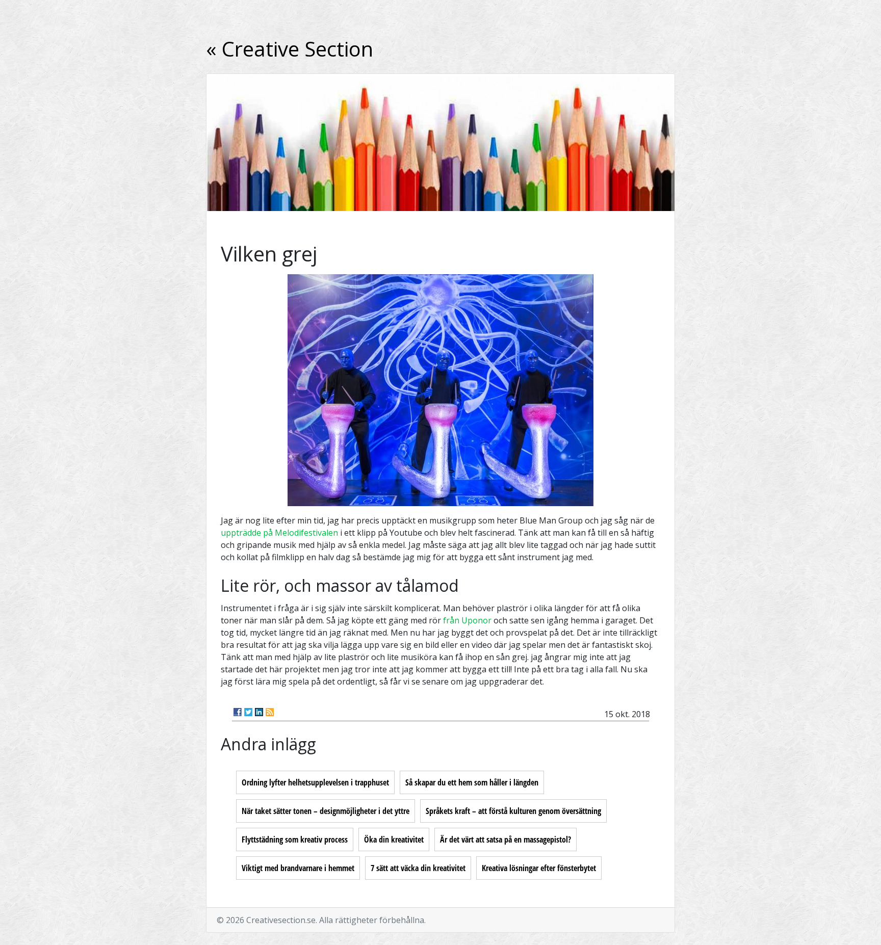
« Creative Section (289, 49)
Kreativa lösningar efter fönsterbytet (539, 868)
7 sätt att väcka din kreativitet (418, 868)
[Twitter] (248, 712)
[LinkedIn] (259, 712)
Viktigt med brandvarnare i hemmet (298, 868)
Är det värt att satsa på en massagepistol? (505, 839)
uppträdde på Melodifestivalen (279, 532)
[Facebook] (238, 712)
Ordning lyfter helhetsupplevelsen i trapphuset (315, 782)
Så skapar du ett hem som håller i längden (471, 782)
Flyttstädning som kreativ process (295, 839)
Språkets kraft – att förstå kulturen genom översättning (513, 811)
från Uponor (467, 620)
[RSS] (270, 712)
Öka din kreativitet (394, 839)
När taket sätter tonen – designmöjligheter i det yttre (325, 811)
